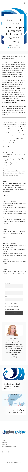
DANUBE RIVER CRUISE (15, 189)
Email (6, 296)
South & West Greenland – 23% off (16, 411)
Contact (5, 444)
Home (4, 440)
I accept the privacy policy (13, 309)
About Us (6, 442)
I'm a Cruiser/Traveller (12, 306)
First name (7, 283)
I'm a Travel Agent (11, 303)
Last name (7, 290)
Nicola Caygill (16, 47)
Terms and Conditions (9, 446)
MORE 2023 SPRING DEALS (16, 274)
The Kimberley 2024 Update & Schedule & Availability (12, 386)
